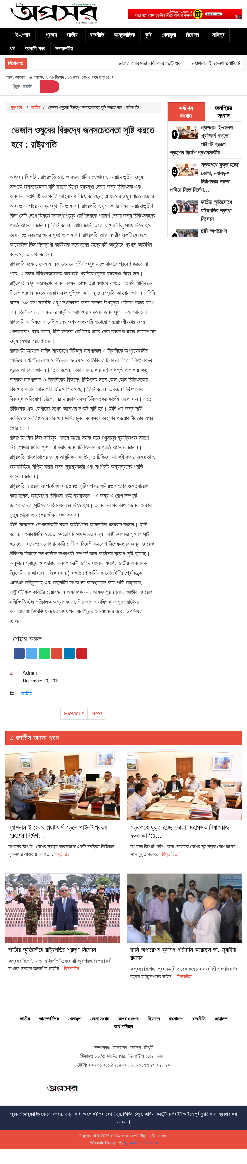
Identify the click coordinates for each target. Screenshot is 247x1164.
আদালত (221, 1018)
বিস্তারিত (61, 854)
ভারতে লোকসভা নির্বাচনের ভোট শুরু (140, 63)
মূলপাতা (16, 107)
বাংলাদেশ (176, 1018)
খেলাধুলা (169, 35)
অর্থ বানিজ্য (123, 1026)
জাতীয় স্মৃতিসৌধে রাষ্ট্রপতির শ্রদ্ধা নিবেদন (216, 210)
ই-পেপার (22, 35)
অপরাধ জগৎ (128, 1018)
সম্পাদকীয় (64, 48)
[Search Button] (49, 86)
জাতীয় (72, 35)
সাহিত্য (218, 35)
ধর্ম (12, 48)
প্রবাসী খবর (35, 48)
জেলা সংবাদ (99, 1018)
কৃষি (148, 35)
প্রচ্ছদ (51, 35)
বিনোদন (192, 35)
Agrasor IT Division (140, 1143)
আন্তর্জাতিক (124, 35)
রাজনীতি (97, 35)
